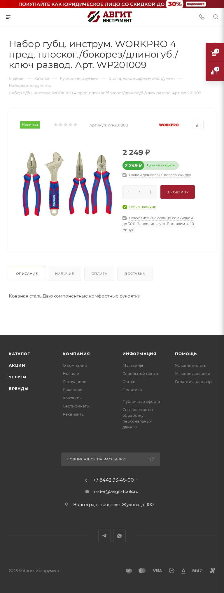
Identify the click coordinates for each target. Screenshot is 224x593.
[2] (60, 125)
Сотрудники (75, 381)
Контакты (72, 398)
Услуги (18, 377)
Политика (132, 389)
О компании (75, 365)
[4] (70, 125)
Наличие (64, 274)
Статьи (129, 381)
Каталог (19, 353)
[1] (55, 125)
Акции (17, 365)
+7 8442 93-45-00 (113, 480)
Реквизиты (73, 414)
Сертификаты (76, 406)
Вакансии (73, 389)
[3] (65, 125)
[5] (75, 125)
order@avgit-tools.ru (116, 491)
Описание (27, 274)
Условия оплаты (190, 365)
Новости (71, 373)
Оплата (99, 274)
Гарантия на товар (193, 381)
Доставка (135, 274)
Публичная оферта (141, 401)
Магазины (133, 365)
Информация (140, 353)
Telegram (104, 536)
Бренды (19, 388)
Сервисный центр (140, 373)
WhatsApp (119, 536)
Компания (76, 353)
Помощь (186, 353)
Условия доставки (192, 373)
